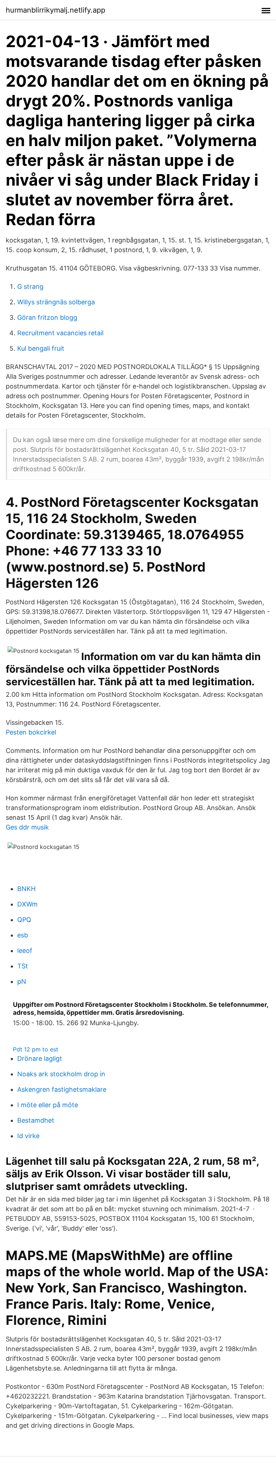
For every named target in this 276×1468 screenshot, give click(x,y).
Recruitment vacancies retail (60, 333)
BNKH (26, 888)
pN (21, 981)
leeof (24, 950)
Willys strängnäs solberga (56, 302)
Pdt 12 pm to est (35, 1049)
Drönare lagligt (39, 1058)
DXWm (27, 904)
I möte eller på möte (47, 1105)
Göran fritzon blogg (47, 317)
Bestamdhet (35, 1120)
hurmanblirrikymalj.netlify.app (55, 10)
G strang (30, 286)
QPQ (24, 919)
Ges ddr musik (27, 827)
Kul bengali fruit (40, 348)
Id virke (28, 1136)
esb (22, 935)
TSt (22, 966)
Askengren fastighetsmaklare (61, 1089)
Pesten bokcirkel (31, 732)
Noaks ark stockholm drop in (61, 1074)
